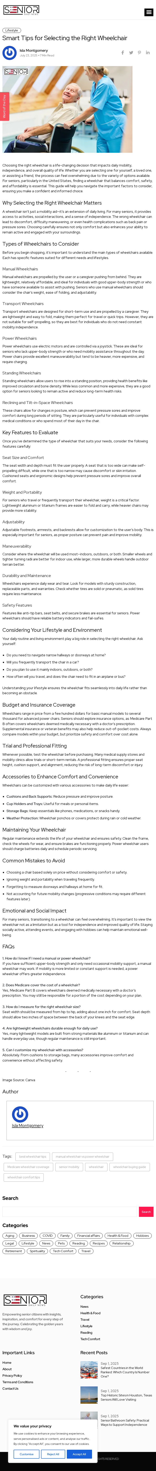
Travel (85, 1251)
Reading (79, 1243)
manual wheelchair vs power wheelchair (82, 1157)
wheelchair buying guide (129, 1167)
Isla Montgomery (27, 1125)
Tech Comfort (63, 1251)
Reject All (53, 1454)
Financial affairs (88, 1236)
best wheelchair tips (32, 1157)
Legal (9, 1243)
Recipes (99, 1243)
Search (10, 1198)
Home (6, 1362)
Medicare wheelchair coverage (28, 1167)
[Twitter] (131, 53)
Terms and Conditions (17, 1382)
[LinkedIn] (147, 53)
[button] (148, 12)
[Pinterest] (139, 53)
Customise (27, 1454)
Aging (9, 1236)
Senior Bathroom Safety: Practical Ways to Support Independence (125, 1422)
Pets (61, 1243)
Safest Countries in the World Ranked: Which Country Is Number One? (125, 1372)
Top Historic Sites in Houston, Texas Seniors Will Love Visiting (126, 1397)
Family (65, 1236)
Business (28, 1236)
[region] (53, 1441)
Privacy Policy (12, 1375)
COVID (48, 1236)
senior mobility (69, 1167)
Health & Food (118, 1236)
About (6, 1369)
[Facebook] (122, 53)
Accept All (79, 1454)
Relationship (122, 1243)
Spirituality (37, 1251)
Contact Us (10, 1388)
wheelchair (96, 1167)
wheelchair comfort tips (24, 1177)
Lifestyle (11, 30)
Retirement (13, 1251)
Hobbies (142, 1236)
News (46, 1243)
